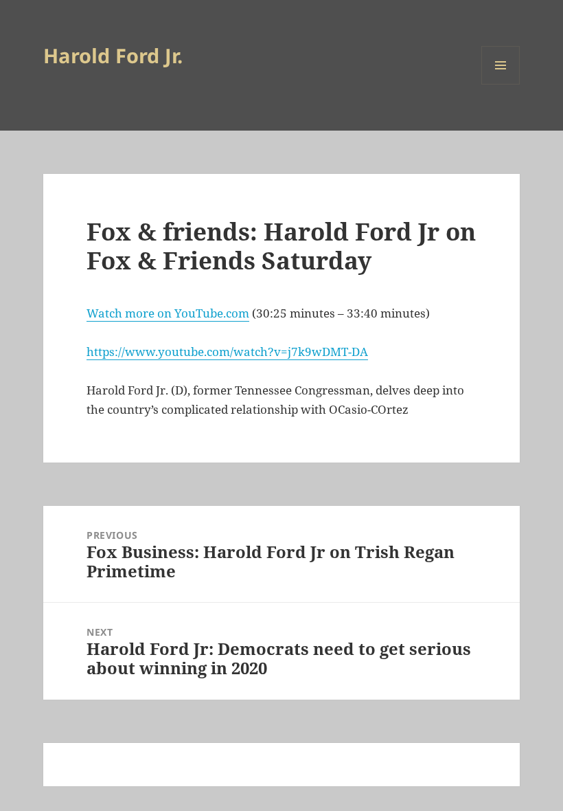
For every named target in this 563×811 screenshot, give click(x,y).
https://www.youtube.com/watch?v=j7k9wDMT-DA (227, 351)
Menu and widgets (501, 84)
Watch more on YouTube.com (168, 313)
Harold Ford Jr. (113, 55)
